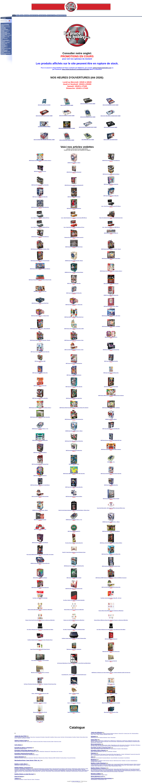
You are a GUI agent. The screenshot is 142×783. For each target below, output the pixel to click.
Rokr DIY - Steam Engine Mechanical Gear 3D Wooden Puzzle (73, 552)
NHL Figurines (103, 754)
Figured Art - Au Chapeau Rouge (111, 693)
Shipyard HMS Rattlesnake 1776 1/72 (40, 712)
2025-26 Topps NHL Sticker (74, 464)
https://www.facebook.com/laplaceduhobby (75, 69)
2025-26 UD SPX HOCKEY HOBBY (44, 126)
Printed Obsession (134, 760)
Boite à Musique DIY (18, 751)
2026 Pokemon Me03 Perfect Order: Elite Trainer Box (40, 417)
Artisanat (93, 736)
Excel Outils (70, 769)
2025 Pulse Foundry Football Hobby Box (40, 440)
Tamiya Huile (138, 770)
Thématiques (37, 779)
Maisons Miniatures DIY (26, 751)
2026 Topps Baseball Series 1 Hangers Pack (40, 464)
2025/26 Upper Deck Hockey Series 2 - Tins (40, 428)
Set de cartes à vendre (51, 15)
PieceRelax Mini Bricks (98, 751)
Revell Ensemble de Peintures (130, 770)
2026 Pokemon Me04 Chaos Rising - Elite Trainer (111, 315)
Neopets (78, 737)
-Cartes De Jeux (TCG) (5, 25)
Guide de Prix (121, 733)
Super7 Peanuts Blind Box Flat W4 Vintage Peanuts (40, 649)
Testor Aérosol (120, 771)
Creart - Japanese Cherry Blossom (73, 702)
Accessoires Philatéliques (19, 779)
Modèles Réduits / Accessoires (4, 45)
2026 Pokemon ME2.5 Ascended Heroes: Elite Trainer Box (74, 473)
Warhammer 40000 (52, 757)
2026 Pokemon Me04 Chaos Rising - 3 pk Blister (111, 326)
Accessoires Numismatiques (96, 774)
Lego (103, 751)
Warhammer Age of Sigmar (43, 757)
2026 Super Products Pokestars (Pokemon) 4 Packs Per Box (40, 279)
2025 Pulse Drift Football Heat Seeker (111, 386)
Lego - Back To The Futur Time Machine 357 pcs (40, 217)
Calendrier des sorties (34, 15)
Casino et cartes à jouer (5, 26)
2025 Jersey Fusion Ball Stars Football (74, 577)
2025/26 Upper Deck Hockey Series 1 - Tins (74, 519)
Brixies (92, 751)
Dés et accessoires (4, 29)
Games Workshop (4, 38)
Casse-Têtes (3, 27)
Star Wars (74, 737)
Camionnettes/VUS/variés (118, 764)
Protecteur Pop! (97, 754)
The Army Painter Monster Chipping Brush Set (74, 542)
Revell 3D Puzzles (136, 741)
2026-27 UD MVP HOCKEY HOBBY (67, 105)
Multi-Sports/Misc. (135, 733)
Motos (110, 765)
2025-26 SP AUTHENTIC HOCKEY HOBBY (66, 115)
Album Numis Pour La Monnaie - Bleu (111, 712)
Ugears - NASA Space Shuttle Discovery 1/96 (40, 693)
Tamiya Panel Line (35, 769)
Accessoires (135, 740)
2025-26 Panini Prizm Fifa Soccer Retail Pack (40, 303)
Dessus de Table (23, 741)
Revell (102, 748)
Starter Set (16, 748)
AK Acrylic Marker (115, 771)
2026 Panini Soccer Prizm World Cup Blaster (111, 174)
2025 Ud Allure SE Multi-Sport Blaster (40, 577)
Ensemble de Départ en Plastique (23, 747)
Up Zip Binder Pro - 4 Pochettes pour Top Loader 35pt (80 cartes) (74, 674)
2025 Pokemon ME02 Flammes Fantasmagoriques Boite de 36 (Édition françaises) (111, 577)
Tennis (92, 734)
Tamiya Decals (48, 771)
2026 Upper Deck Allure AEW (40, 361)
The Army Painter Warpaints (108, 770)
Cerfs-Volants (3, 28)
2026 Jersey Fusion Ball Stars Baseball (111, 283)
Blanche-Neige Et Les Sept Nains (74, 712)
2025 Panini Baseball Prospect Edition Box (74, 450)
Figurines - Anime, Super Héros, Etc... (97, 765)
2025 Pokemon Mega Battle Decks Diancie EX (40, 587)
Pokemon (20, 737)
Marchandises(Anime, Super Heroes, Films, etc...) (6, 40)
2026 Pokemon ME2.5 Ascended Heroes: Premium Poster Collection (111, 395)
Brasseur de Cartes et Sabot (48, 741)
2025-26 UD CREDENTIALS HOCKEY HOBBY (67, 128)
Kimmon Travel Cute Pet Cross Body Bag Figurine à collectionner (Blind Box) (40, 620)
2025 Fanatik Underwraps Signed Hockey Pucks (111, 566)
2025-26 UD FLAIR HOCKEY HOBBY (110, 127)
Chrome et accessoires (95, 771)
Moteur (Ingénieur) (137, 764)
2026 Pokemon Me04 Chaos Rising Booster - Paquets (40, 340)
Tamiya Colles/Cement (63, 769)
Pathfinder (101, 760)
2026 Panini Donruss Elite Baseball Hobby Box (40, 207)
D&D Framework (106, 760)
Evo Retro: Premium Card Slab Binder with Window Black (74, 629)
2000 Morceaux (107, 740)
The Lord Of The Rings (71, 757)
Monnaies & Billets (96, 773)
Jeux (2, 39)
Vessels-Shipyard (114, 748)
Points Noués (113, 737)
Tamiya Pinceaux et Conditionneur (25, 769)
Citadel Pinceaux (75, 768)
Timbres (2, 52)
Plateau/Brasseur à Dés (115, 745)
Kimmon (92, 754)
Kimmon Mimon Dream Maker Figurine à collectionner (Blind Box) (111, 610)
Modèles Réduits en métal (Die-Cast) (24, 774)
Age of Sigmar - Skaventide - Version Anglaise (40, 660)
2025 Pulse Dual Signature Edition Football (111, 498)
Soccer (95, 734)
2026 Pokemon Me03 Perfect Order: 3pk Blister (111, 407)
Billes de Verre (104, 745)
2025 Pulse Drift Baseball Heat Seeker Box (74, 398)
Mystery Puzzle (99, 742)
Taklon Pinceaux (68, 768)
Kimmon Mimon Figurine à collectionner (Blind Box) (74, 609)
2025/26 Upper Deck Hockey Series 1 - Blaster (111, 521)
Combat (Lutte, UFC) (127, 733)
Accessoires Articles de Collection (112, 733)
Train (105, 779)
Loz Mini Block (109, 751)
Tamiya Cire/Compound (56, 771)
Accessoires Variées (48, 768)
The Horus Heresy (63, 757)
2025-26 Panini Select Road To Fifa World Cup (111, 160)
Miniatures (3, 41)
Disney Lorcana (57, 737)
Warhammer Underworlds (28, 757)
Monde (106, 774)
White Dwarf (36, 757)
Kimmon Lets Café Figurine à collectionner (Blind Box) (74, 620)
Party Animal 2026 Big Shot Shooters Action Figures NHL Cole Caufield (40, 554)
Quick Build (21, 748)
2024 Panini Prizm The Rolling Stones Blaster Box (111, 554)
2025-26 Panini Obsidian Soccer (40, 171)
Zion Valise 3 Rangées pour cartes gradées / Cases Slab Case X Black (40, 629)
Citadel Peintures (96, 769)
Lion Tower (128, 760)
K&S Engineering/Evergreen (39, 768)
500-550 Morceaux (94, 740)
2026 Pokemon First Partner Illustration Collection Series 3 (40, 160)
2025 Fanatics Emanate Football (40, 519)
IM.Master (115, 751)
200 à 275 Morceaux (104, 741)
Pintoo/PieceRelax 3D (129, 741)
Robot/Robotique (32, 754)
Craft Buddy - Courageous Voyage (40, 702)
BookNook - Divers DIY (35, 751)
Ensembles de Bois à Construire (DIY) (5, 32)
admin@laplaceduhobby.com (102, 68)
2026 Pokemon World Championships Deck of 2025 (74, 328)
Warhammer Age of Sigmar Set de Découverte (111, 651)
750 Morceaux (124, 740)
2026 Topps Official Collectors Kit (40, 385)
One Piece (62, 737)
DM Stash (99, 761)
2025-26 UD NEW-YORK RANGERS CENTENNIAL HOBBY (44, 139)
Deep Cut (111, 760)
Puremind (60, 751)
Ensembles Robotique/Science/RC (5, 36)
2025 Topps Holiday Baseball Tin (74, 531)
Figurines (2, 37)
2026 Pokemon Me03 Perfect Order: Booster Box (74, 419)
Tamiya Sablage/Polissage (27, 771)
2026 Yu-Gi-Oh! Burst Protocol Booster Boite (40, 496)
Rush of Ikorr (33, 737)
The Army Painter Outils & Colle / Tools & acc (73, 770)
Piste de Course (4, 50)
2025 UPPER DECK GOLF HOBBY (88, 139)
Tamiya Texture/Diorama (54, 769)
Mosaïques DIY (47, 751)
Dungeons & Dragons (94, 760)
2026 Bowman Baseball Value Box (40, 291)
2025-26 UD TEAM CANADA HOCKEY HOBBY (44, 115)
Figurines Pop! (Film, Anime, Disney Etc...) (113, 754)
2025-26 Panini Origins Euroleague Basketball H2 (74, 185)
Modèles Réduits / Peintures (4, 47)
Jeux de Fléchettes (114, 757)
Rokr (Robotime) (97, 748)
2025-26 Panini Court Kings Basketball (74, 172)
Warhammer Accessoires (19, 757)
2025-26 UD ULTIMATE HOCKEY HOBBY (87, 103)
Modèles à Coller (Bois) (5, 42)
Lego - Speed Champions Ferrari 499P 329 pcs (111, 227)
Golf (112, 734)
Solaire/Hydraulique (18, 754)
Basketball (105, 734)
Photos (17, 15)
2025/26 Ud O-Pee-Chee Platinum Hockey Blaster (74, 272)
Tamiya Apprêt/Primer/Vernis (44, 769)
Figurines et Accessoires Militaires (105, 764)
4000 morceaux (93, 742)
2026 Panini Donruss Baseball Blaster (74, 208)
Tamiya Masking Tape (36, 771)
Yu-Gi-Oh (16, 737)
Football (104, 733)
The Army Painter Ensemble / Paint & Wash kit (33, 770)
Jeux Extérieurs (127, 757)
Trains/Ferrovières (115, 765)
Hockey (98, 734)
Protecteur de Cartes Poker (38, 741)
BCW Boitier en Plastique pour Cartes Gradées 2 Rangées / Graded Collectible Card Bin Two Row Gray (111, 672)
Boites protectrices (81, 768)
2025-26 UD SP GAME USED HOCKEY (110, 139)
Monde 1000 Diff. (40, 721)
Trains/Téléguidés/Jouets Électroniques (5, 54)
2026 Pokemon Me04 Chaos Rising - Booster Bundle (40, 328)
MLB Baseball (127, 754)
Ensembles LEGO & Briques (98, 750)
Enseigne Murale (101, 779)
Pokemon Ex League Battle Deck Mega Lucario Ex (74, 237)
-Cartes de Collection (5, 24)
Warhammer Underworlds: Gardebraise (74, 649)
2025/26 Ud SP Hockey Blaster (111, 419)
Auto (112, 764)
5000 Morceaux (98, 741)
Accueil (14, 15)
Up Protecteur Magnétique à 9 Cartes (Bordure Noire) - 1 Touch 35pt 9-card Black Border (74, 663)
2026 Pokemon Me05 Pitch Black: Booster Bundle (40, 260)
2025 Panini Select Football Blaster (40, 452)
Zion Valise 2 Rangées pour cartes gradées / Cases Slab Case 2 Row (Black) (111, 629)
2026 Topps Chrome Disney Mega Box (111, 184)
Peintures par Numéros (95, 737)
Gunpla (120, 765)
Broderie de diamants (103, 737)
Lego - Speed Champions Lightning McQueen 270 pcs (74, 227)
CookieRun (52, 737)
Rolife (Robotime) (124, 748)
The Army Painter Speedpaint (119, 770)
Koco (106, 751)
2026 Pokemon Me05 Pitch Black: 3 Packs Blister (111, 258)
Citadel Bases (68, 771)
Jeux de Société (99, 757)
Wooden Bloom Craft (54, 751)
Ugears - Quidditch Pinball (74, 693)
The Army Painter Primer (98, 770)
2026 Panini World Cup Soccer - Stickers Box (73, 304)
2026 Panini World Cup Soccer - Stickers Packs (40, 315)
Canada (102, 774)
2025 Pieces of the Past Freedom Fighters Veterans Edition (111, 542)
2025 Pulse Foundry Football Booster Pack (111, 349)
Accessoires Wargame (106, 757)
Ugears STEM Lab (106, 748)
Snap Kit (25, 748)
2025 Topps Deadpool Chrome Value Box (40, 398)
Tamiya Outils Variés (18, 771)
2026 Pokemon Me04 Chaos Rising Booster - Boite (73, 340)
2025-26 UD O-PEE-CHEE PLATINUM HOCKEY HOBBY (111, 115)
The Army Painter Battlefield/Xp (59, 770)
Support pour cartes (57, 741)
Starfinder (123, 760)
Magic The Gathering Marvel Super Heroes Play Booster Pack (111, 217)
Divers (109, 737)
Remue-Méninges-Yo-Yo (5, 51)
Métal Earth (42, 751)
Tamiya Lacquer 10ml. (126, 769)
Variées (123, 754)
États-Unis (29, 779)
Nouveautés (26, 15)
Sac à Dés (100, 745)
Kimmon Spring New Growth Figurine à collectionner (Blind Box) (40, 609)
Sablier (109, 745)
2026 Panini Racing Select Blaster (74, 196)
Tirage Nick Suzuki (42, 15)
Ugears (92, 748)
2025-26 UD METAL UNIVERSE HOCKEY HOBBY (88, 127)
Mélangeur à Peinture (30, 768)
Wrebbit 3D (130, 740)
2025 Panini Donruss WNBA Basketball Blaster (111, 531)
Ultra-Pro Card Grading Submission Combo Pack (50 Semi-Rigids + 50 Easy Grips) (74, 510)
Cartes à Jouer (17, 741)
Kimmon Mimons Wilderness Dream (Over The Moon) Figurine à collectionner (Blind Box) (111, 620)
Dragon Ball (47, 737)
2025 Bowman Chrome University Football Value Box (74, 565)
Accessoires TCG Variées (40, 737)
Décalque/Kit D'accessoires (128, 764)
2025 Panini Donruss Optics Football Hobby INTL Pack (111, 440)
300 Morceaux (119, 740)
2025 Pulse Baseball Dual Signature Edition (74, 496)
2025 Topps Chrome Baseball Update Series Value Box (111, 473)
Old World (58, 757)
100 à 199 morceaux (112, 741)
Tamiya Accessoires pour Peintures (58, 768)
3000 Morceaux (113, 740)
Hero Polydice (127, 745)
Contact (21, 15)
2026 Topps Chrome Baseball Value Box (40, 196)
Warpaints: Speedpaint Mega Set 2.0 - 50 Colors (40, 672)
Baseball (101, 734)
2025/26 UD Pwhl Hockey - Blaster (74, 162)
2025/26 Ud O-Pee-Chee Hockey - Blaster (40, 510)
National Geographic (120, 741)
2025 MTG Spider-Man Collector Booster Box (73, 588)
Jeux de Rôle (93, 757)
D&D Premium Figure (117, 760)
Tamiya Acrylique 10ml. (109, 769)
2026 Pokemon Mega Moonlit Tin (111, 337)
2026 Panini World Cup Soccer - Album (111, 306)
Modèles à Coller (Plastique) (4, 44)
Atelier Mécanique (25, 754)
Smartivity (119, 748)
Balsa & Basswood (85, 770)
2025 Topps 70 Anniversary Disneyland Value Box (40, 351)
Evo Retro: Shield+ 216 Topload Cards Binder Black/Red (73, 600)
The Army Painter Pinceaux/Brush (48, 770)
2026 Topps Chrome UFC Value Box (74, 283)
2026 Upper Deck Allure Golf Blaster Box (111, 372)
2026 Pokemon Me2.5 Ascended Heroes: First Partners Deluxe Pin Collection (74, 407)
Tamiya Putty (43, 771)
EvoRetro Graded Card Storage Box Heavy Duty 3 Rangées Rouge (40, 639)
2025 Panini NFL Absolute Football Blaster (40, 542)
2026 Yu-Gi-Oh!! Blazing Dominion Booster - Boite (74, 349)
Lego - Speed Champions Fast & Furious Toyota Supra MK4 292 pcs (74, 217)
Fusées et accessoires (95, 764)
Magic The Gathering (26, 737)
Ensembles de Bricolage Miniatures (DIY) (5, 34)
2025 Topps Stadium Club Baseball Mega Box (111, 428)
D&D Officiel (133, 745)
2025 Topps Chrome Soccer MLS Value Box (74, 363)
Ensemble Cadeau (94, 745)
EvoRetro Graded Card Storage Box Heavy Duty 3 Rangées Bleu (74, 638)
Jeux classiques (121, 757)
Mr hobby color (102, 769)
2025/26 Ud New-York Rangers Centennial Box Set (40, 563)
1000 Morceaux (101, 740)
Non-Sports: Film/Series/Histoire (96, 733)
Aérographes (17, 768)
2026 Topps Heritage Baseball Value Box (40, 372)
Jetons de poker (30, 741)
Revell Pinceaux (21, 770)
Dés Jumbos (122, 745)
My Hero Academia (68, 737)
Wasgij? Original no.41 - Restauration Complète (111, 702)
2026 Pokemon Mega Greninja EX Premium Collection (40, 268)
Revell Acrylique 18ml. (118, 769)
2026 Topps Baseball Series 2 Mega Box (111, 195)
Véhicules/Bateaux (94, 779)
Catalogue (3, 18)
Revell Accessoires (75, 771)
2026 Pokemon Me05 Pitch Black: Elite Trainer (74, 246)
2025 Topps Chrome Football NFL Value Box (74, 386)
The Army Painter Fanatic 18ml (105, 771)
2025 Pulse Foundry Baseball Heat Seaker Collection (111, 449)
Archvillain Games (94, 761)
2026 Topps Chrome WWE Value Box (111, 361)
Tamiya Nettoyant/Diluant (76, 769)
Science (37, 754)
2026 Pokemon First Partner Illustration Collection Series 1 (40, 407)
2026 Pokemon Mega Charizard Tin (40, 475)
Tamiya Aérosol (133, 769)
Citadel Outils (63, 771)
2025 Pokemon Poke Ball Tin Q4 (40, 529)
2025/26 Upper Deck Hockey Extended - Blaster (74, 260)
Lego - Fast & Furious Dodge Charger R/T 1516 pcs (111, 206)
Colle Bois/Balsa (22, 768)
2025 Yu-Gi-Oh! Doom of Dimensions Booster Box (111, 587)
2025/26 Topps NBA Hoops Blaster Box (111, 295)
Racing (109, 734)
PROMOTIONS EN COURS (61, 15)
